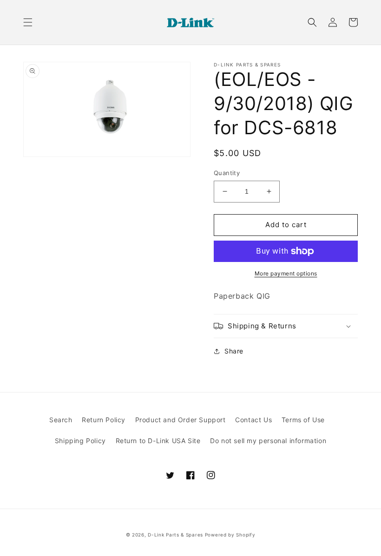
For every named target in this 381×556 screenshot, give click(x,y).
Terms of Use (303, 420)
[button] (28, 22)
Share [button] (233, 351)
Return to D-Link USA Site (158, 441)
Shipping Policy (80, 441)
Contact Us (253, 420)
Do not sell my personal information (268, 441)
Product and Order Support (180, 420)
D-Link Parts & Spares (175, 534)
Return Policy (103, 420)
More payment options (286, 273)
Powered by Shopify (230, 534)
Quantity (227, 173)
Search (60, 420)
